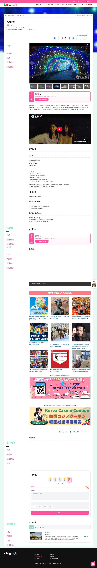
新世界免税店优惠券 (57, 369)
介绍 (8, 235)
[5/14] (59, 86)
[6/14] (67, 86)
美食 (46, 4)
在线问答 (52, 554)
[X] (62, 38)
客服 (74, 1)
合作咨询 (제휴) (38, 556)
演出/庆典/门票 (63, 4)
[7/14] (75, 86)
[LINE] (69, 38)
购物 (52, 4)
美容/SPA (70, 4)
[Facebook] (54, 38)
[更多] (80, 38)
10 (40, 506)
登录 (82, 1)
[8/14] (82, 86)
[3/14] (44, 86)
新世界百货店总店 (54, 371)
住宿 (49, 4)
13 (46, 506)
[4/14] (52, 86)
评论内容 (33, 490)
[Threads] (65, 38)
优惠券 (9, 53)
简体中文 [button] (89, 1)
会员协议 (36, 558)
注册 (78, 1)
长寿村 (47, 532)
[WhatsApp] (58, 38)
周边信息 (10, 67)
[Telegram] (73, 38)
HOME (37, 4)
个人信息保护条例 (54, 558)
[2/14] (36, 86)
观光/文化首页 (11, 15)
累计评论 (10, 62)
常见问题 (52, 556)
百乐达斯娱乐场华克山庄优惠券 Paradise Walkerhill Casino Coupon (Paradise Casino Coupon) (80, 346)
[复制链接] (76, 38)
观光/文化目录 (20, 15)
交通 (8, 58)
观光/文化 (57, 4)
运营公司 (36, 554)
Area (41, 4)
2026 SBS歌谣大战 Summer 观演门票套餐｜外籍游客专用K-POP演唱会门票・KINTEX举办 (38, 318)
